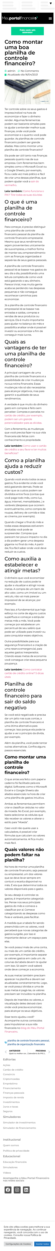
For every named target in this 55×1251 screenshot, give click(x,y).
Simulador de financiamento (19, 1127)
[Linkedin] (26, 1189)
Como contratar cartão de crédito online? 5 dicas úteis (24, 673)
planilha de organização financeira (26, 1044)
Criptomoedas (11, 1078)
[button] (50, 18)
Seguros (8, 1111)
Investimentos (11, 1102)
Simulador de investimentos (19, 1122)
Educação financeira (15, 1161)
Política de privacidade (16, 1150)
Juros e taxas (10, 1106)
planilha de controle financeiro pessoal (28, 1040)
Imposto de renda (13, 1097)
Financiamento (12, 1088)
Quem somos (11, 1145)
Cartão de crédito (13, 1069)
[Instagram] (17, 1189)
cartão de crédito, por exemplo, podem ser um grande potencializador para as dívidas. (23, 419)
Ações (6, 1065)
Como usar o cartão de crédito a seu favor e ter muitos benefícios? (25, 449)
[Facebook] (8, 1189)
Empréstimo (10, 1083)
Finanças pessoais (13, 1092)
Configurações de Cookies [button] (18, 1244)
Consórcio (9, 1074)
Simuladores (10, 1167)
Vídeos (7, 1172)
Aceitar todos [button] (42, 1244)
